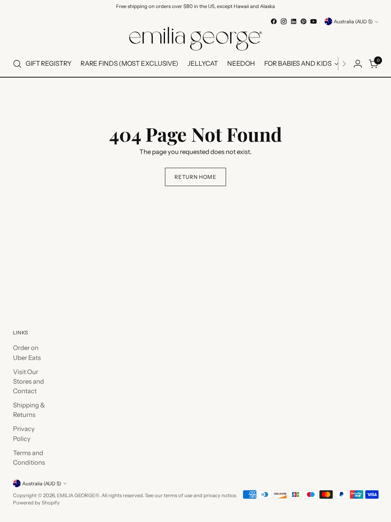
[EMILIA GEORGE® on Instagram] (283, 21)
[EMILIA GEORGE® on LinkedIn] (293, 21)
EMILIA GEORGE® (78, 495)
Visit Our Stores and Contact (28, 381)
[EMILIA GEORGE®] (195, 39)
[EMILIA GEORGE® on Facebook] (273, 21)
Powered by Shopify (36, 502)
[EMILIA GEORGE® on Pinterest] (303, 21)
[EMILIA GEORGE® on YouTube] (313, 21)
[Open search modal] (17, 63)
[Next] (344, 64)
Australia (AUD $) (353, 21)
